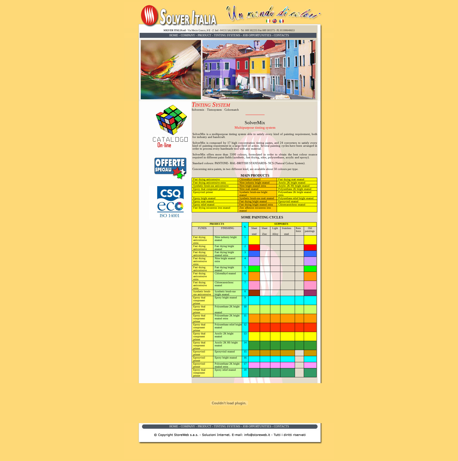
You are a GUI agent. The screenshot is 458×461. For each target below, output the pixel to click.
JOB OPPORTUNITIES (257, 35)
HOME (173, 35)
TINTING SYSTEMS (227, 35)
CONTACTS (281, 35)
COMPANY (188, 35)
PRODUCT (204, 35)
